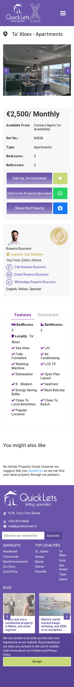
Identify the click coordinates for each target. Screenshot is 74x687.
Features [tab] (22, 315)
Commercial (10, 557)
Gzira (62, 560)
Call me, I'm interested (29, 178)
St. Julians (41, 551)
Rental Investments (15, 562)
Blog (7, 587)
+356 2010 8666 (18, 521)
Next (68, 71)
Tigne (62, 574)
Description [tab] (48, 315)
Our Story (9, 567)
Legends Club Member (26, 254)
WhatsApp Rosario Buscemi (35, 282)
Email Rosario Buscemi (31, 274)
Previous (6, 71)
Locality (20, 336)
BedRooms (24, 325)
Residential (10, 551)
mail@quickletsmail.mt (22, 526)
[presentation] (7, 616)
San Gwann (63, 567)
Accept (37, 661)
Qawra (63, 579)
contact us (35, 470)
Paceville (40, 571)
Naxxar (39, 562)
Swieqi (39, 557)
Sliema (39, 567)
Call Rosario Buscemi (30, 267)
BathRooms (53, 325)
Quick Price (10, 571)
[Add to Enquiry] (60, 178)
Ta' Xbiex (62, 553)
